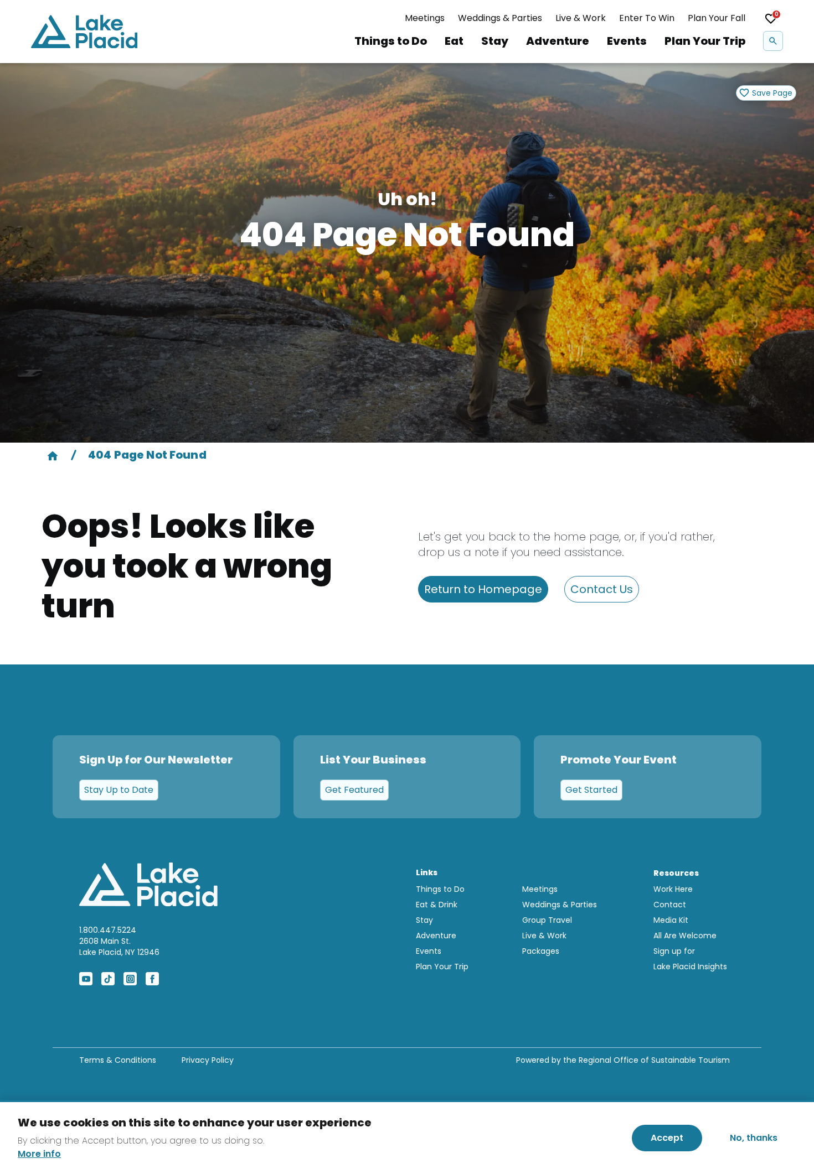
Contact (669, 904)
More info (39, 1154)
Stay (494, 41)
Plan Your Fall (716, 18)
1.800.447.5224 (107, 930)
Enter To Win (646, 18)
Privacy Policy (208, 1060)
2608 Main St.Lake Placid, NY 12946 (119, 947)
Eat (454, 41)
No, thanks (753, 1137)
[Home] (53, 455)
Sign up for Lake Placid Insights (690, 959)
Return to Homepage (483, 589)
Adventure (557, 41)
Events (627, 41)
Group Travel (547, 920)
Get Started (591, 789)
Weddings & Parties (500, 18)
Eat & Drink (436, 904)
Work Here (673, 889)
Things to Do (390, 41)
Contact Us (601, 589)
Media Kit (670, 920)
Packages (540, 951)
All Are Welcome (685, 935)
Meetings (425, 18)
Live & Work (580, 18)
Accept (667, 1137)
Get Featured (354, 789)
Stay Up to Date (118, 789)
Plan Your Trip (704, 41)
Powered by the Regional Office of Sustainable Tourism (623, 1060)
